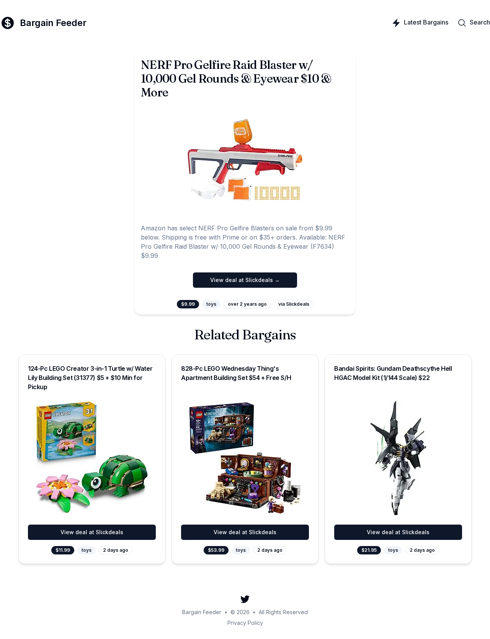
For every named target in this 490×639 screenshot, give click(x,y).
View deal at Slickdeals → (245, 280)
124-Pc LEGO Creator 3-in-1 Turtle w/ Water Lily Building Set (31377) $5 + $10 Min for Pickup (90, 378)
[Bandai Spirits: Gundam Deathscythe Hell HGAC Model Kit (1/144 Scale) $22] (398, 458)
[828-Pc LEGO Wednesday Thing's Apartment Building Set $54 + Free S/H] (245, 458)
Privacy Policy (245, 622)
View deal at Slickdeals (91, 532)
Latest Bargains (426, 22)
